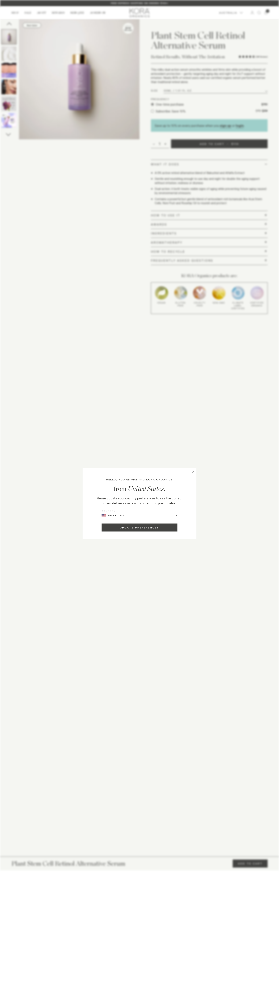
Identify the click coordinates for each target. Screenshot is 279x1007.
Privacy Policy (136, 962)
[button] (136, 866)
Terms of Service (153, 962)
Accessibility (171, 962)
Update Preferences (139, 527)
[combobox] (16, 892)
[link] (139, 949)
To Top (258, 962)
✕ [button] (193, 471)
